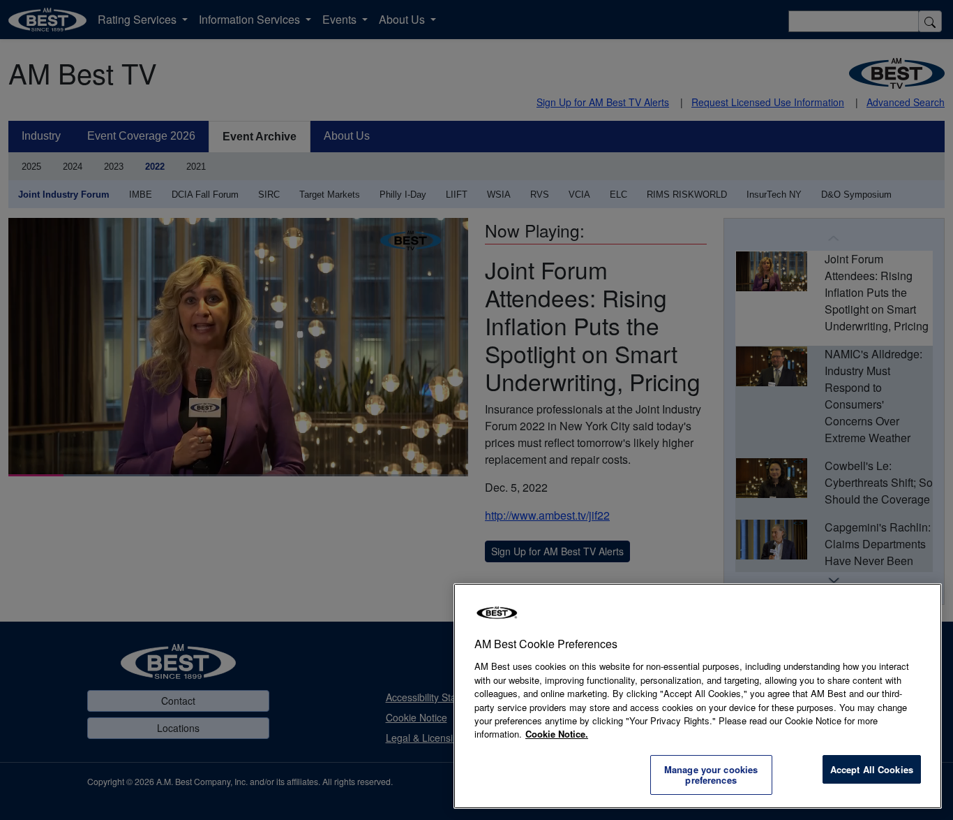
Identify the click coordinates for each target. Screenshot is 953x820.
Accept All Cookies (871, 769)
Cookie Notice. (556, 733)
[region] (697, 696)
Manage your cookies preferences (711, 775)
